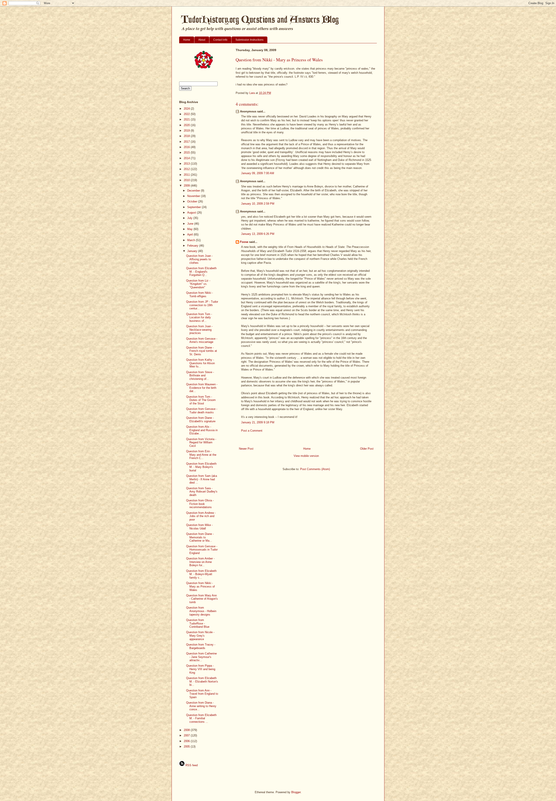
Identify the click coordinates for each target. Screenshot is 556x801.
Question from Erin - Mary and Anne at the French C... (201, 455)
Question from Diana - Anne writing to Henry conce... (201, 706)
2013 (187, 163)
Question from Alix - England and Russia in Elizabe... (202, 430)
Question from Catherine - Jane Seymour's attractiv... (201, 657)
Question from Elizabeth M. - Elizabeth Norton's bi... (202, 681)
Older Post (367, 448)
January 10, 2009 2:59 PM (257, 203)
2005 (187, 746)
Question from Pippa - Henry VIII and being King (200, 669)
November (194, 196)
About (201, 39)
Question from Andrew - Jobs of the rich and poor (201, 516)
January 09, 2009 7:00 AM (257, 173)
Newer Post (246, 448)
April (190, 234)
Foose (244, 242)
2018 (187, 136)
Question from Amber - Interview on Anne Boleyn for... (200, 562)
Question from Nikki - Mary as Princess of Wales (200, 586)
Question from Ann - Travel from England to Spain (202, 694)
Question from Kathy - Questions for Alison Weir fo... (200, 363)
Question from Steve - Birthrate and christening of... (200, 375)
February (193, 245)
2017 (187, 141)
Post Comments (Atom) (315, 469)
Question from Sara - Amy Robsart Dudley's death (201, 492)
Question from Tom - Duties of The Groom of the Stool (201, 400)
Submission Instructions (249, 39)
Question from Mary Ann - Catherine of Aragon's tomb (202, 599)
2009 (187, 185)
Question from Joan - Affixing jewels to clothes (199, 259)
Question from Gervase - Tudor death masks (201, 410)
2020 (187, 125)
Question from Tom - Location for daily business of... (199, 317)
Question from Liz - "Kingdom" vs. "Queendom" (198, 284)
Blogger (296, 792)
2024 (187, 108)
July (190, 218)
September (194, 207)
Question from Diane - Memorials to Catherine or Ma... (200, 537)
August (192, 212)
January (192, 251)
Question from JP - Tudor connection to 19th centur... (202, 305)
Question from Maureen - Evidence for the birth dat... (201, 388)
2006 (187, 741)
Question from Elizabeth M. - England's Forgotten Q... (201, 272)
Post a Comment (251, 430)
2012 (187, 169)
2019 (187, 130)
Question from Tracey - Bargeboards (200, 646)
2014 (187, 158)
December (194, 190)
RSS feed (191, 765)
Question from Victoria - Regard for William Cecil (201, 442)
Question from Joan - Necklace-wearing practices (199, 330)
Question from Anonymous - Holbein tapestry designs (201, 611)
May (190, 229)
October (192, 201)
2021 (187, 119)
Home (186, 39)
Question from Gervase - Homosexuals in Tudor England (202, 550)
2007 (187, 735)
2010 (187, 180)
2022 (187, 114)
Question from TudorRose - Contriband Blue (197, 623)
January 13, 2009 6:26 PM (257, 233)
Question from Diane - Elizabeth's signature (200, 419)
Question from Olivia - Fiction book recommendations (200, 504)
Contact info (220, 39)
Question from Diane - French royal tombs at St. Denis (201, 351)
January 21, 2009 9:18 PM (257, 422)
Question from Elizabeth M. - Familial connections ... (201, 718)
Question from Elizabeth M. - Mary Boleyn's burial (201, 467)
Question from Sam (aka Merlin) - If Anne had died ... (201, 479)
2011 (187, 174)
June (190, 223)
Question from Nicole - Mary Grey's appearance (200, 636)
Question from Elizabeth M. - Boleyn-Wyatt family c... (201, 574)
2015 (187, 152)
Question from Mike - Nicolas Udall (199, 526)
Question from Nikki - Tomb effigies (199, 294)
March (191, 240)
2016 (187, 147)
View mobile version (306, 455)
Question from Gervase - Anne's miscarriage (201, 340)
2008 (187, 730)
